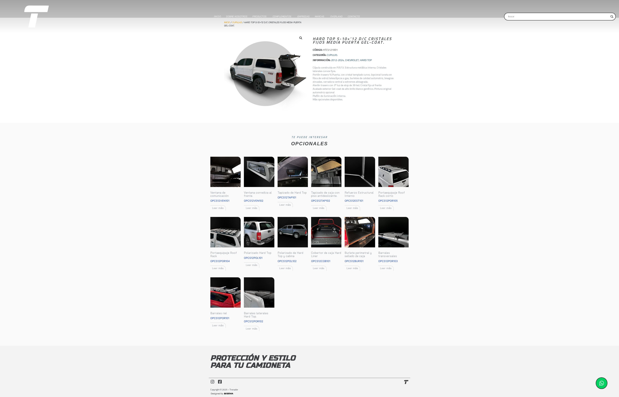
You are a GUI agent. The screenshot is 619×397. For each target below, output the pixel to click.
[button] (301, 38)
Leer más (218, 208)
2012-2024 (337, 60)
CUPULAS (332, 55)
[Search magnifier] (612, 16)
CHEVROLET (352, 60)
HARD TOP (366, 60)
